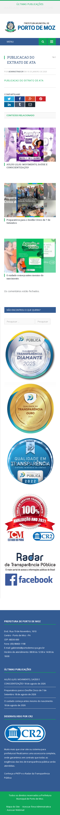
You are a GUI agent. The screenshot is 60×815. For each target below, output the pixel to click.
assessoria (39, 753)
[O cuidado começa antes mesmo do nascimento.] (30, 256)
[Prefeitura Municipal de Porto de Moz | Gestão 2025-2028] (30, 26)
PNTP (18, 773)
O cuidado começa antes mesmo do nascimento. (28, 701)
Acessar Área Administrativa (36, 806)
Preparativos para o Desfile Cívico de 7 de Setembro (31, 7)
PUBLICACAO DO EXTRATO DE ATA (23, 80)
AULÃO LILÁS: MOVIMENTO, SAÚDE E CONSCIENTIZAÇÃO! (27, 166)
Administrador (16, 71)
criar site (24, 749)
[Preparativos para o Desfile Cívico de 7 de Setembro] (30, 200)
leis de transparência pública (34, 761)
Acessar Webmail (15, 809)
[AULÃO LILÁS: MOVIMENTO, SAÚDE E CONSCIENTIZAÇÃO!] (30, 145)
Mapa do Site (13, 806)
